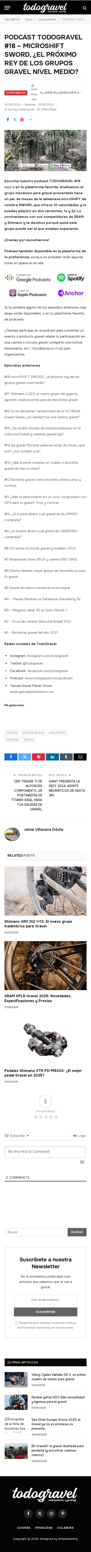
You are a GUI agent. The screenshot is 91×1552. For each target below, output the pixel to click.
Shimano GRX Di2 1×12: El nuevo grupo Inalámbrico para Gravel (38, 924)
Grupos (12, 733)
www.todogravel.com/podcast (49, 678)
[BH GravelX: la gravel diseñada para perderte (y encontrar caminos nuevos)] (16, 1451)
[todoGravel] (45, 8)
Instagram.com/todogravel (47, 656)
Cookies (24, 1528)
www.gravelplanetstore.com (32, 692)
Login (81, 1136)
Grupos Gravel (33, 733)
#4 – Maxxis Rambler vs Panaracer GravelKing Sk (42, 599)
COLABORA (65, 1528)
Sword (29, 739)
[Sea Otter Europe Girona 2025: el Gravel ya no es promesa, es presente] (16, 1424)
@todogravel (33, 663)
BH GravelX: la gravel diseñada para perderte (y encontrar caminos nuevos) (58, 1450)
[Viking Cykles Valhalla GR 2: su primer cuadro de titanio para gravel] (16, 1379)
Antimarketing (68, 1539)
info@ (58, 348)
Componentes (16, 92)
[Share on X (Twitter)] (14, 119)
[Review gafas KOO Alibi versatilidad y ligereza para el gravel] (16, 1402)
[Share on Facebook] (7, 119)
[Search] (84, 8)
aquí (7, 187)
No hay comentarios (21, 109)
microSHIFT (57, 733)
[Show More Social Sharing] (30, 119)
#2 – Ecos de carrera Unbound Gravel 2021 (37, 621)
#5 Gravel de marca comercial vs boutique (37, 588)
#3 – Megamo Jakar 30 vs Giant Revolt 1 (35, 610)
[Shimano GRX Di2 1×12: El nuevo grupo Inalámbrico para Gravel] (45, 890)
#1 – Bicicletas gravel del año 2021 (31, 632)
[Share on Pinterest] (22, 119)
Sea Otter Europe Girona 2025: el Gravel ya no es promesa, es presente (56, 1424)
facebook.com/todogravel (47, 671)
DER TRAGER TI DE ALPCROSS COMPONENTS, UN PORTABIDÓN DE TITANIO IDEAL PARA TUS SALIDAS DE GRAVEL (26, 795)
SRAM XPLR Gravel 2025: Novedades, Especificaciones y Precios (37, 998)
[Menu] (7, 8)
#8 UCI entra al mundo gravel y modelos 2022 (40, 548)
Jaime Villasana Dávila (61, 92)
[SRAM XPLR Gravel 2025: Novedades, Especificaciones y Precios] (45, 965)
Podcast (13, 739)
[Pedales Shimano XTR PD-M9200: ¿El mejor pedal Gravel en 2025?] (45, 1040)
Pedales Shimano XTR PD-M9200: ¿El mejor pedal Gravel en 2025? (43, 1073)
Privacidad (44, 1528)
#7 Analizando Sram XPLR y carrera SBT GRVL (41, 559)
